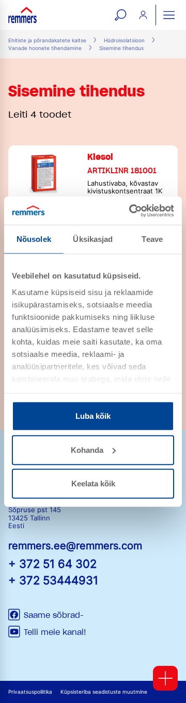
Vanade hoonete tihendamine (45, 48)
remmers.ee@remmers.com (75, 545)
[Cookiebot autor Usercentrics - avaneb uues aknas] (131, 210)
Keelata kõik (93, 483)
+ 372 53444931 (53, 580)
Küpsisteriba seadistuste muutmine (103, 692)
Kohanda (87, 449)
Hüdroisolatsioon (124, 40)
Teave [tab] (152, 239)
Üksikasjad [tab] (93, 239)
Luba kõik (93, 416)
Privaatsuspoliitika (30, 692)
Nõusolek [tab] (34, 239)
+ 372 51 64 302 (52, 563)
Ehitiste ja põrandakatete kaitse (47, 40)
